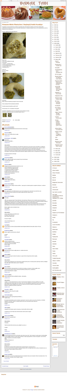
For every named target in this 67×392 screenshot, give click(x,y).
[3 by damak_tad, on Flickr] (14, 58)
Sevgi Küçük (7, 157)
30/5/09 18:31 (7, 341)
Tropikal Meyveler (56, 258)
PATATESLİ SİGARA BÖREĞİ (59, 300)
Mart (56, 150)
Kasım (57, 47)
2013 (55, 35)
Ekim (56, 49)
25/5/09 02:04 (7, 228)
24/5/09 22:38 (7, 174)
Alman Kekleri (55, 170)
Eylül (56, 51)
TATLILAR (54, 255)
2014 (55, 33)
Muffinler (54, 231)
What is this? (55, 355)
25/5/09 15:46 (7, 305)
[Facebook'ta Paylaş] (18, 120)
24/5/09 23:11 (7, 181)
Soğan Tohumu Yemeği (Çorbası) (58, 113)
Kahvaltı (54, 210)
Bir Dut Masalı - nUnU (9, 138)
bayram (54, 177)
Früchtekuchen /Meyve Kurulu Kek (60, 327)
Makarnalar (55, 229)
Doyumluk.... (7, 289)
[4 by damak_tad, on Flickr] (4, 117)
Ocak (56, 154)
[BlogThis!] (16, 120)
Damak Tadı (7, 354)
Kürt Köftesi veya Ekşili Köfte (58, 109)
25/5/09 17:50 (7, 313)
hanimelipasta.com (8, 333)
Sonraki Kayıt (5, 366)
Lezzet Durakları (56, 224)
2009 (55, 43)
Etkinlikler (54, 205)
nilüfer (6, 307)
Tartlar (53, 251)
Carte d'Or (54, 187)
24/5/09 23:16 (7, 187)
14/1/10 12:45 (7, 358)
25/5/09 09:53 (7, 257)
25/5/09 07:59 (7, 237)
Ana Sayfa (25, 366)
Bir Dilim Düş (7, 230)
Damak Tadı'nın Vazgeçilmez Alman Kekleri (60, 305)
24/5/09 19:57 (7, 130)
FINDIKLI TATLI (60, 277)
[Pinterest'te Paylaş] (19, 120)
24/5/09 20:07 (7, 135)
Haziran (57, 57)
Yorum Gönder (6, 361)
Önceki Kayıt (46, 366)
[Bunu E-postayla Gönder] (15, 120)
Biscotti (54, 180)
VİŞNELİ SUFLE (60, 287)
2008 (55, 157)
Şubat (56, 152)
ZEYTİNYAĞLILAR (56, 270)
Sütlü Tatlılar (55, 248)
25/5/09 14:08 (7, 272)
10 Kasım (54, 168)
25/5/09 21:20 (7, 318)
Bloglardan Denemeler (57, 182)
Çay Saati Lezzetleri (57, 192)
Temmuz (57, 55)
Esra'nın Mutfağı (8, 127)
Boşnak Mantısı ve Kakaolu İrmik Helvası (58, 77)
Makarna (54, 227)
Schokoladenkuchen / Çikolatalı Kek (58, 71)
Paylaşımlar (55, 236)
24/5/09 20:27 (7, 155)
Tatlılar (56, 139)
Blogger (32, 389)
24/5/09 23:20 (7, 193)
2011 (55, 39)
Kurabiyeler (8, 121)
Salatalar (54, 243)
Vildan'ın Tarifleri (56, 260)
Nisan (56, 148)
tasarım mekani (8, 183)
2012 (55, 37)
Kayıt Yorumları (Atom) (27, 369)
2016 (55, 29)
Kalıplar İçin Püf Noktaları (58, 212)
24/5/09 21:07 (7, 162)
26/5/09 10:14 (7, 331)
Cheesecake (55, 189)
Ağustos (57, 53)
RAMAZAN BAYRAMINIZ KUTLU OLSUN (60, 316)
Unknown (6, 132)
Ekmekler (54, 203)
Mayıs (57, 59)
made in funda (7, 315)
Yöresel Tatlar (55, 265)
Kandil (53, 217)
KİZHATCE (7, 189)
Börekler (54, 184)
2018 (55, 27)
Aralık (56, 45)
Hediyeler (54, 207)
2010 (55, 41)
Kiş (53, 219)
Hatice (6, 266)
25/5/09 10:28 (7, 264)
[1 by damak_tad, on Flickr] (9, 117)
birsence (6, 248)
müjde (6, 177)
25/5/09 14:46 (7, 277)
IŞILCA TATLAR (8, 196)
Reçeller (54, 241)
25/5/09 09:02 (7, 246)
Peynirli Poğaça (60, 282)
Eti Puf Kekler (58, 74)
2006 (55, 161)
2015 (55, 31)
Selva (53, 246)
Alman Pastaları (56, 172)
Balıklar (54, 175)
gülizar (6, 254)
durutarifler (7, 239)
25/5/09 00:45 (7, 222)
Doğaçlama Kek (58, 95)
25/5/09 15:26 (7, 292)
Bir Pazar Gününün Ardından (57, 102)
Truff (56, 137)
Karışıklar (57, 67)
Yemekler (54, 263)
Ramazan (54, 239)
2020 (55, 25)
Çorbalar (54, 200)
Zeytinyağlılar (55, 267)
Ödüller (54, 234)
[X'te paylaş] (17, 120)
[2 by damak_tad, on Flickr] (13, 99)
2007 (55, 159)
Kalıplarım (54, 215)
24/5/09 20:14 (7, 142)
